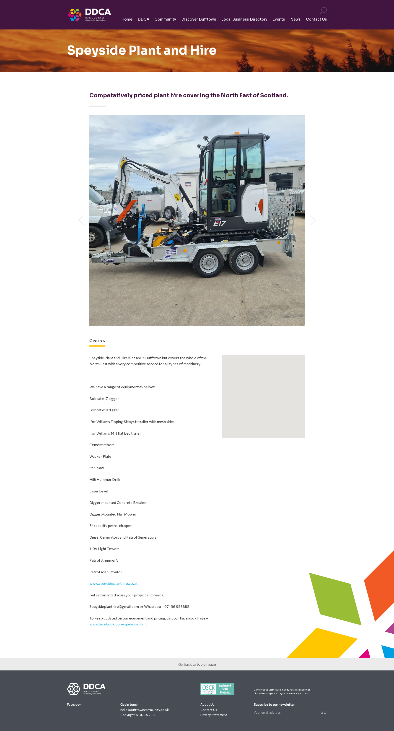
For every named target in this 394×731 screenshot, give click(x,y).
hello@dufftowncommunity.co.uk (144, 710)
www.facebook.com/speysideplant (118, 624)
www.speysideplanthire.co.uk (113, 583)
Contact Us (208, 710)
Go (324, 713)
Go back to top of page (197, 664)
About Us (207, 704)
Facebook (74, 704)
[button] (81, 220)
